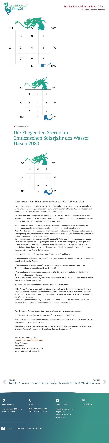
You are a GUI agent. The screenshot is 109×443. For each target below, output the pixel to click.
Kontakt (10, 428)
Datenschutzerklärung (34, 428)
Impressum (20, 428)
